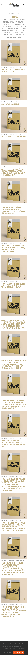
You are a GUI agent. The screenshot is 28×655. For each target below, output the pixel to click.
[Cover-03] (14, 506)
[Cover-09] (14, 267)
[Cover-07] (14, 343)
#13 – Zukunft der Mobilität (13, 137)
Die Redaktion (4, 67)
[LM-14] (14, 87)
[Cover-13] (14, 120)
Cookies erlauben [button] (18, 652)
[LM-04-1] (14, 462)
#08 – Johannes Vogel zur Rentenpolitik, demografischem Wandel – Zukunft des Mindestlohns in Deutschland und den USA (13, 324)
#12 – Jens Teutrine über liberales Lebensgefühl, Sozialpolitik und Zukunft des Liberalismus (13, 172)
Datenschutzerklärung (8, 641)
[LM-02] (14, 546)
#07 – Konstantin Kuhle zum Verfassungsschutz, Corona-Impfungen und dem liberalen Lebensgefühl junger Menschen (14, 364)
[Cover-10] (14, 229)
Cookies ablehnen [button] (7, 652)
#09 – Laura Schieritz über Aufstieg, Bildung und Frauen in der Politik (13, 286)
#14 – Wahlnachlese (10, 104)
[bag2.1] (14, 152)
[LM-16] (14, 53)
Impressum (17, 641)
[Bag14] (14, 190)
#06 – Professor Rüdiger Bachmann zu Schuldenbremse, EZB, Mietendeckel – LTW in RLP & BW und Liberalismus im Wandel (13, 404)
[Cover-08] (14, 303)
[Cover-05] (14, 424)
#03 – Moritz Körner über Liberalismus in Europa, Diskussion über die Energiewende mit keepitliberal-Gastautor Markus (13, 526)
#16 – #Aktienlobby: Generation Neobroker (14, 71)
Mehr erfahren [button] (21, 648)
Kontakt (23, 641)
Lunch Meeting (11, 67)
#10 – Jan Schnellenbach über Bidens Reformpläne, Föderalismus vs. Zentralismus (13, 248)
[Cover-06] (14, 383)
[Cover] (14, 590)
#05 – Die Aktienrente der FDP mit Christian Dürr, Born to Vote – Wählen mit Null (13, 443)
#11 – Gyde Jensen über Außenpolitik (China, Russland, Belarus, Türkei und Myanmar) (13, 210)
